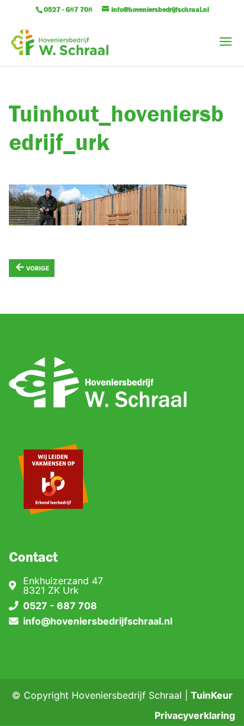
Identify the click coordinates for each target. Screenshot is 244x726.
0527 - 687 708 (60, 606)
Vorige (32, 266)
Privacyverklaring (195, 715)
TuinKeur (212, 695)
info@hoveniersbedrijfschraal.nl (97, 621)
